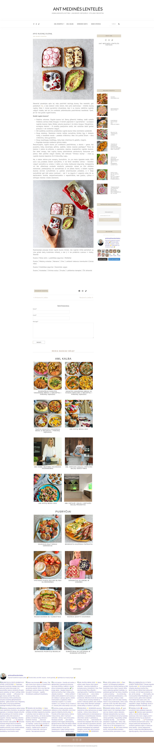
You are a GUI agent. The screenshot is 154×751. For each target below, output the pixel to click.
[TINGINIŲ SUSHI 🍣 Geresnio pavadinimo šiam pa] (118, 255)
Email (34, 315)
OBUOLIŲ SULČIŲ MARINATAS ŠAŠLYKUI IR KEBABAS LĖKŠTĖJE (115, 161)
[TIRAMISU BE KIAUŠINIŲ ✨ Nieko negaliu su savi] (103, 255)
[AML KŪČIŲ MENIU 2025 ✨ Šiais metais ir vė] (114, 251)
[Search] (118, 24)
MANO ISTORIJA (96, 24)
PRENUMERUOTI (109, 219)
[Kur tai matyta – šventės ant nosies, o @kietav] (107, 251)
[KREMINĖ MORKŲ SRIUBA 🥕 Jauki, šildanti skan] (114, 255)
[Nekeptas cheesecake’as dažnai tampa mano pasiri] (99, 255)
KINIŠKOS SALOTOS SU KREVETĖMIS (115, 122)
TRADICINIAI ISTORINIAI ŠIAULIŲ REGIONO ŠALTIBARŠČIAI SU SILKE (116, 190)
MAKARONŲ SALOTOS (115, 109)
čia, (42, 106)
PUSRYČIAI (43, 36)
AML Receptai (58, 24)
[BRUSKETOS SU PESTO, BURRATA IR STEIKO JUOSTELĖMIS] (99, 251)
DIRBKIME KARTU (82, 24)
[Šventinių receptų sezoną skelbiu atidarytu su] (107, 255)
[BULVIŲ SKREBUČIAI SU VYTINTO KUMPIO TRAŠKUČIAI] (118, 251)
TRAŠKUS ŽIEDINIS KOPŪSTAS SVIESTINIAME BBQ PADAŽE (116, 147)
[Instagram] (36, 24)
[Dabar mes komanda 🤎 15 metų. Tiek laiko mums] (103, 251)
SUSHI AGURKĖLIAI (115, 97)
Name (35, 309)
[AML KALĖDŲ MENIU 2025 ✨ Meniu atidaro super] (111, 251)
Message (35, 321)
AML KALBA (69, 24)
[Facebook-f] (34, 24)
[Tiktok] (39, 24)
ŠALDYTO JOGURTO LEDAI (114, 134)
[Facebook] (79, 291)
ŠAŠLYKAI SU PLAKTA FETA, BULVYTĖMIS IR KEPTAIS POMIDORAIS (115, 176)
